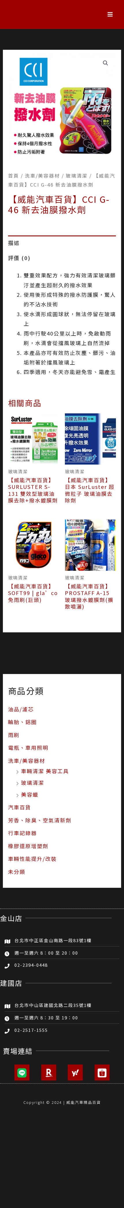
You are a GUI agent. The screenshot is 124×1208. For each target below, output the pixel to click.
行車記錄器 (22, 833)
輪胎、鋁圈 (22, 721)
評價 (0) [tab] (19, 258)
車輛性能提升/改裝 (32, 858)
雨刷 (14, 735)
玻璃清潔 (32, 782)
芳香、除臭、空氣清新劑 (40, 820)
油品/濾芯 (21, 709)
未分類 (16, 871)
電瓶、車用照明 (28, 747)
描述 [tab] (14, 242)
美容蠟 (29, 794)
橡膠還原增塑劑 (28, 846)
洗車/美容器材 (26, 760)
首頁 (13, 175)
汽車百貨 (19, 807)
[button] (110, 14)
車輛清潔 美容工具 (45, 771)
